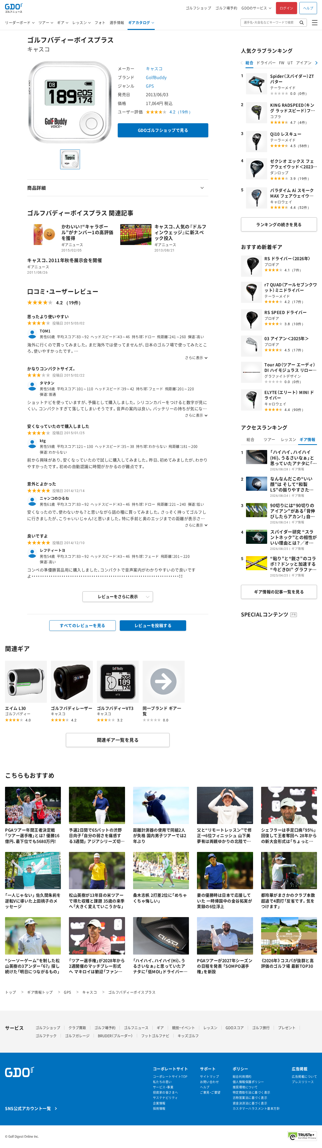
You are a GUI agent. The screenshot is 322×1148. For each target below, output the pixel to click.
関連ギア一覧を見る (118, 739)
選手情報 (117, 22)
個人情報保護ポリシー (248, 1082)
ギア (60, 22)
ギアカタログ (139, 22)
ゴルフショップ (198, 8)
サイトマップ (209, 1076)
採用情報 (159, 1108)
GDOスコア (235, 1027)
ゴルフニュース (136, 1027)
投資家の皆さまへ (165, 1092)
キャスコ (154, 68)
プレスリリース (303, 1082)
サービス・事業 (163, 1087)
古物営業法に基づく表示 (250, 1097)
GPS (150, 86)
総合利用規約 (242, 1076)
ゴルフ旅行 (261, 1027)
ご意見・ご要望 (210, 1092)
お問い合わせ (209, 1082)
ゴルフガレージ (77, 1035)
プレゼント (287, 1027)
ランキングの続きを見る (279, 224)
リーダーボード (18, 22)
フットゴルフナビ (155, 1035)
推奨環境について (245, 1087)
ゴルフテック (46, 1035)
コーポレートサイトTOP (170, 1076)
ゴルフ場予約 (226, 8)
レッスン (79, 22)
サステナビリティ (165, 1097)
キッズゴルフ (188, 1035)
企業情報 (159, 1103)
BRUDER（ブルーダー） (115, 1035)
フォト (100, 22)
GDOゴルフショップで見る (163, 130)
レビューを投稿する (153, 625)
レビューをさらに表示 (118, 596)
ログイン (286, 8)
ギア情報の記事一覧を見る (279, 592)
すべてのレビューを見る (82, 625)
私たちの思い (162, 1082)
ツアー (44, 22)
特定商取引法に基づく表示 (251, 1092)
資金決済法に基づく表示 (250, 1103)
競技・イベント (183, 1027)
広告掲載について (304, 1076)
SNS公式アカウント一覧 (28, 1108)
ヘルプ (308, 8)
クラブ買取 (77, 1027)
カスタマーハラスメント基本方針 (256, 1108)
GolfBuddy (156, 77)
